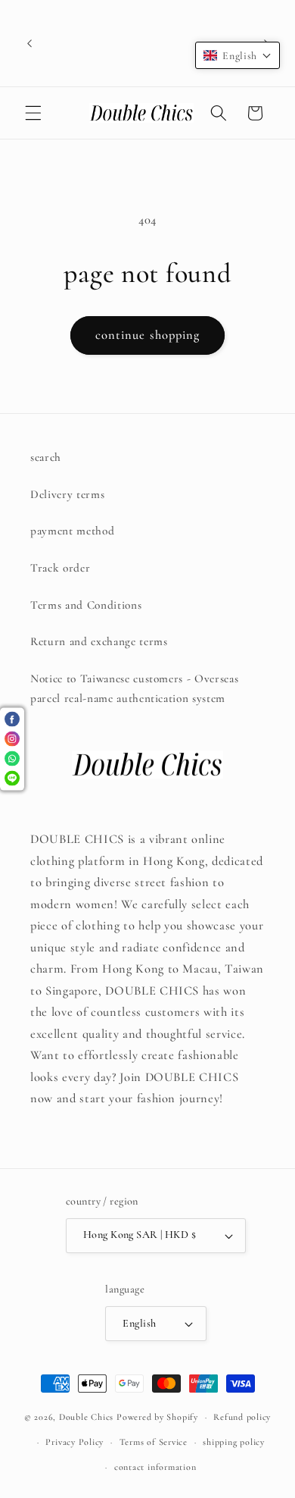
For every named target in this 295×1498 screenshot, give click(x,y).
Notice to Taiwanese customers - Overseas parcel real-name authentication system (134, 689)
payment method (72, 530)
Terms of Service (154, 1442)
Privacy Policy (74, 1442)
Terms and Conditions (85, 605)
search (45, 457)
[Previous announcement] (29, 43)
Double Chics (86, 1417)
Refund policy (242, 1417)
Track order (60, 568)
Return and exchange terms (99, 641)
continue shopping (147, 335)
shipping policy (234, 1442)
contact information (155, 1467)
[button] (33, 113)
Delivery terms (67, 494)
